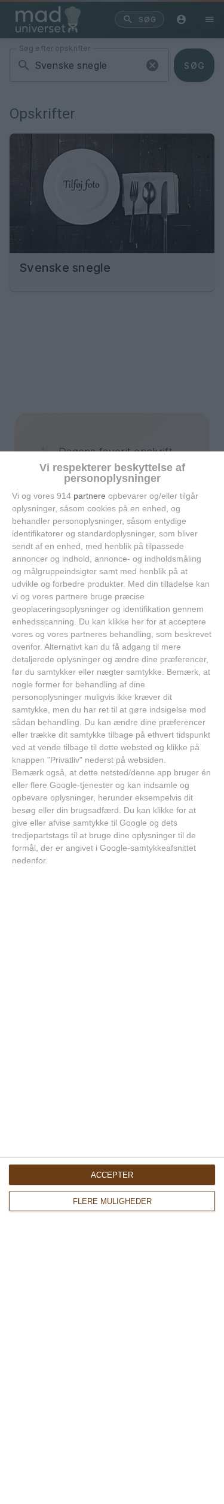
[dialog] (112, 977)
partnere (89, 496)
